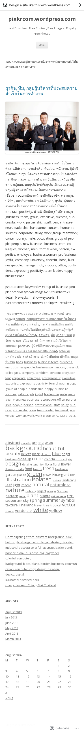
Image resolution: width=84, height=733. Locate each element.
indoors (23, 394)
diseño (34, 464)
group (71, 383)
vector (69, 504)
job (32, 394)
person (28, 405)
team (32, 410)
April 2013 (11, 633)
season (10, 500)
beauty (12, 453)
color (37, 458)
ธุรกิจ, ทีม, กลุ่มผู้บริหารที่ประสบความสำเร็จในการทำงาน (41, 91)
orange (51, 491)
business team (48, 362)
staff (57, 405)
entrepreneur (51, 378)
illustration (18, 479)
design (13, 463)
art (34, 442)
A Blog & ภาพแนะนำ (52, 314)
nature (15, 490)
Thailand (26, 505)
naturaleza (60, 484)
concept (61, 459)
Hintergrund (60, 474)
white (40, 510)
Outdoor (62, 491)
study (65, 405)
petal (22, 496)
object (41, 491)
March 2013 (13, 639)
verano (9, 511)
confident (41, 373)
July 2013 (11, 617)
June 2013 (11, 623)
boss (19, 362)
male (63, 394)
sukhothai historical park (22, 580)
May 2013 (11, 628)
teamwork (62, 410)
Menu (42, 45)
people (17, 405)
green (34, 474)
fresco (37, 469)
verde (20, 510)
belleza (26, 454)
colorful (50, 459)
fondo (19, 469)
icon (72, 475)
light (16, 484)
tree (46, 505)
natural (40, 484)
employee (34, 378)
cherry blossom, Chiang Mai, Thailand (30, 585)
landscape (69, 480)
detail (25, 464)
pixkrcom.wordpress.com (42, 18)
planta (44, 495)
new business (29, 399)
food (28, 468)
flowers (10, 469)
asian (49, 443)
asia (41, 442)
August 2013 (13, 612)
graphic (21, 474)
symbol (68, 500)
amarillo (26, 443)
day (70, 459)
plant (32, 495)
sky (26, 500)
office (61, 399)
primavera (58, 496)
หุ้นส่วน (10, 362)
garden (10, 474)
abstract (12, 442)
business (30, 362)
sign (19, 501)
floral (56, 464)
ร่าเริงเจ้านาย (31, 357)
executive (68, 378)
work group (43, 416)
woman (21, 416)
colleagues (12, 373)
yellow (55, 510)
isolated (42, 479)
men (16, 399)
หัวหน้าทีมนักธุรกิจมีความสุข (59, 357)
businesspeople (24, 367)
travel (38, 505)
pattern (11, 495)
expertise (11, 383)
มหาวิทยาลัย (13, 357)
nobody (31, 491)
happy (49, 389)
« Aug (9, 698)
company (28, 373)
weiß (29, 511)
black (36, 454)
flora (48, 464)
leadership (51, 394)
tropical (55, 505)
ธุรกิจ (59, 335)
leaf (8, 484)
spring (36, 500)
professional (43, 405)
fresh (48, 468)
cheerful (72, 367)
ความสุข (44, 335)
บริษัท (68, 335)
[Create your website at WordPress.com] (42, 5)
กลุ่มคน (20, 319)
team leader (45, 410)
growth (47, 474)
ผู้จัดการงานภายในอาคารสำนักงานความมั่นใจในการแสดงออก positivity (40, 340)
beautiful (53, 448)
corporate (19, 378)
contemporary (59, 373)
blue (56, 453)
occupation (48, 399)
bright (66, 454)
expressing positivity (34, 383)
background (23, 447)
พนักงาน (64, 351)
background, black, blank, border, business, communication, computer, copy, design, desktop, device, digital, (41, 569)
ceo (62, 367)
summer (51, 500)
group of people (16, 389)
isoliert (57, 480)
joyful (39, 394)
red (70, 495)
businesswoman (47, 367)
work (30, 416)
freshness (61, 469)
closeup (24, 458)
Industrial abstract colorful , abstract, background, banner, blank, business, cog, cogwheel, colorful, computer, (39, 553)
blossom (46, 454)
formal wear (57, 383)
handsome (36, 389)
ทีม (53, 335)
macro (26, 485)
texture (11, 505)
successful (20, 410)
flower (66, 464)
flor (41, 464)
